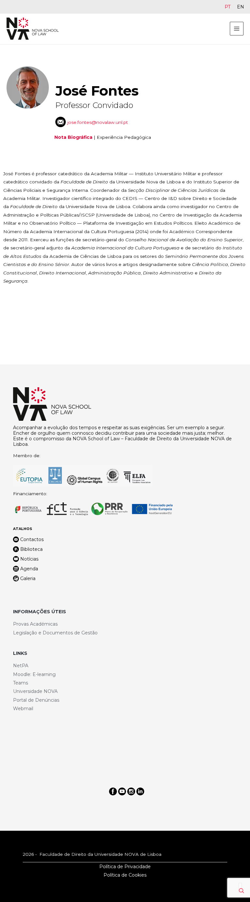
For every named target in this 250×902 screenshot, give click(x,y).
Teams (20, 683)
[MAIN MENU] (237, 29)
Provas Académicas (35, 624)
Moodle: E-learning (34, 674)
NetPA (20, 666)
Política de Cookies (125, 875)
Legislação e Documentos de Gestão (55, 633)
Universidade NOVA (35, 691)
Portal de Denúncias (36, 700)
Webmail (23, 708)
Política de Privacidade (125, 866)
